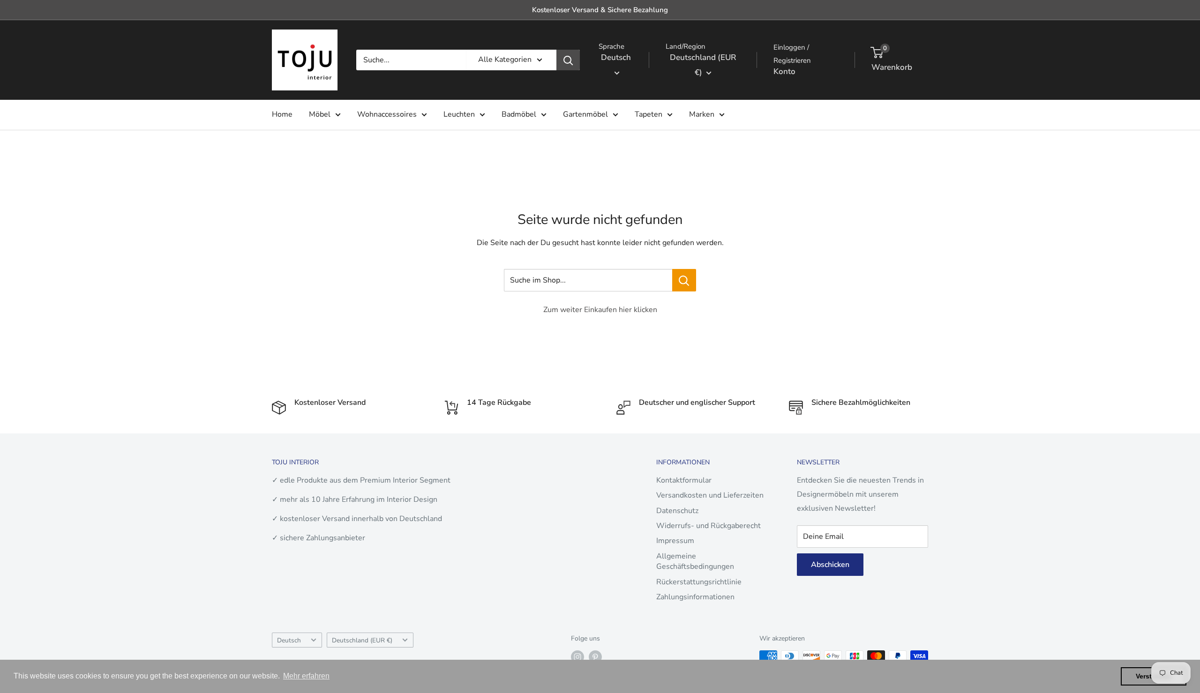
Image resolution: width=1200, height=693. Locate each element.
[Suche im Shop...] (684, 280)
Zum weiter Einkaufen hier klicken (600, 310)
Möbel (319, 114)
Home (282, 114)
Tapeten (648, 114)
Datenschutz (677, 511)
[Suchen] (568, 60)
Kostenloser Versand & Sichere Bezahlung (600, 10)
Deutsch (289, 640)
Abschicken (830, 564)
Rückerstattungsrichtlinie (699, 582)
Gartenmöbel (585, 114)
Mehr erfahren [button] (306, 676)
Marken (701, 114)
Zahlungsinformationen (695, 597)
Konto (784, 71)
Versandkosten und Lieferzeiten (710, 495)
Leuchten (459, 114)
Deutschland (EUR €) (362, 640)
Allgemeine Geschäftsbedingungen (695, 561)
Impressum (675, 541)
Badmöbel (519, 114)
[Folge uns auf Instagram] (577, 656)
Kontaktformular (684, 480)
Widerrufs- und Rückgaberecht (708, 526)
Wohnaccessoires (387, 114)
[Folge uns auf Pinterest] (595, 656)
